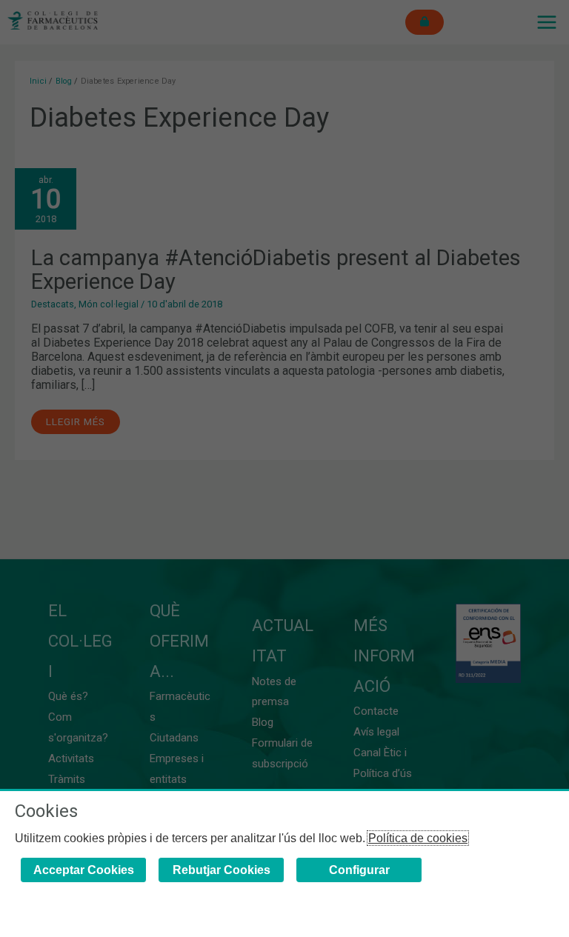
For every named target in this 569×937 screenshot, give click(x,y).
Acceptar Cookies (83, 870)
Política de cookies (417, 838)
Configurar (359, 870)
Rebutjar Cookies (221, 870)
